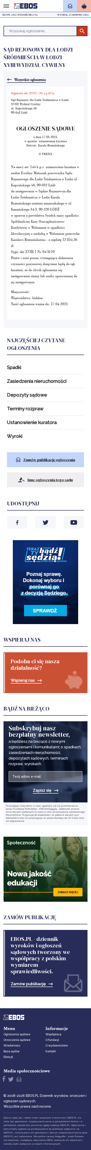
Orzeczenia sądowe (17, 1040)
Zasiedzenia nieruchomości (36, 381)
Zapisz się (42, 790)
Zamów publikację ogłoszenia (49, 459)
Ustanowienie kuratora (32, 422)
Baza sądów (12, 1051)
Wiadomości (12, 1045)
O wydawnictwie (57, 1045)
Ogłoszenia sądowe (17, 1034)
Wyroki (14, 436)
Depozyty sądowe (27, 395)
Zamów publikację (28, 984)
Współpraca (53, 1034)
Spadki (14, 367)
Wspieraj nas (23, 680)
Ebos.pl (8, 1057)
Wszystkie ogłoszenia (30, 79)
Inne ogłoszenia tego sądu (50, 479)
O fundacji (52, 1040)
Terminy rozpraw (25, 408)
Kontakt (51, 1051)
